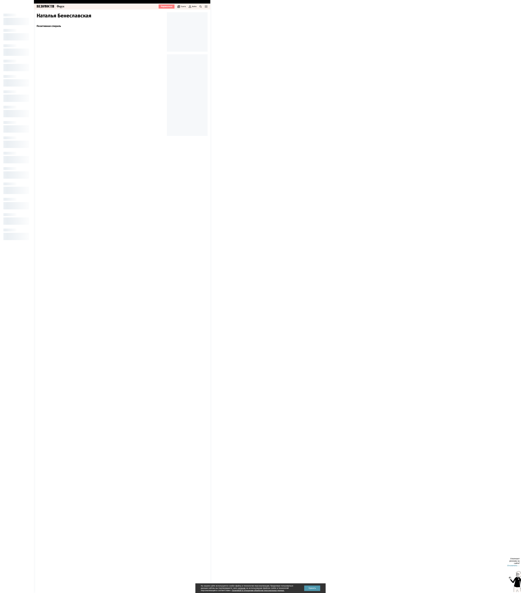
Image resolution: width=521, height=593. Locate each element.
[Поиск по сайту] (200, 6)
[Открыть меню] (206, 6)
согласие (242, 588)
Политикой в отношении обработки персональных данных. (258, 590)
